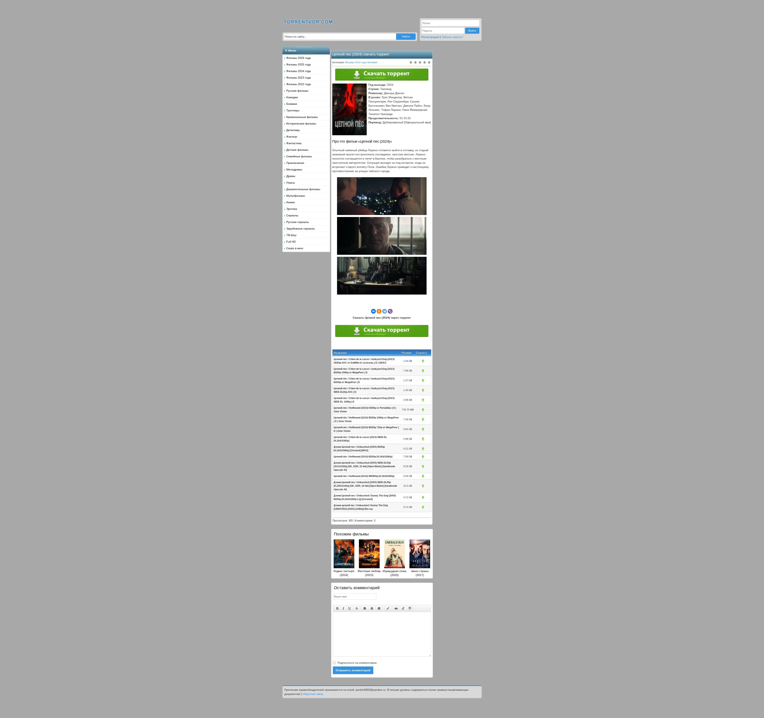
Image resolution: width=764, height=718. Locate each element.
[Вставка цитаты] (396, 608)
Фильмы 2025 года (298, 64)
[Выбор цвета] (388, 608)
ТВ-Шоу (291, 235)
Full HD (291, 241)
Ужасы (290, 182)
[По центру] (371, 608)
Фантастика (293, 143)
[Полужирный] (337, 608)
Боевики (291, 103)
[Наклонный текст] (343, 608)
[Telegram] (384, 311)
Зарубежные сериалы (300, 228)
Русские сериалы (297, 222)
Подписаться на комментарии (357, 662)
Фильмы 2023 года (298, 77)
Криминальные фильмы (302, 117)
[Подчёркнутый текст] (349, 608)
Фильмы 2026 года (298, 57)
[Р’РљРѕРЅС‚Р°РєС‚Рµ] (373, 311)
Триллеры (292, 110)
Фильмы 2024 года (298, 71)
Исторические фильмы (301, 123)
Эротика (291, 208)
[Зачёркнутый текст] (356, 608)
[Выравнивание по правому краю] (378, 608)
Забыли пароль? (452, 37)
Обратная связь (313, 694)
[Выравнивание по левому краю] (364, 608)
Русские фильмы (297, 90)
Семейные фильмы (299, 156)
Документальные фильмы (303, 189)
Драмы (290, 176)
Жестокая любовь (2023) (369, 573)
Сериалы (292, 215)
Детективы (293, 130)
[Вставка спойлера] (410, 608)
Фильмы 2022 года (298, 84)
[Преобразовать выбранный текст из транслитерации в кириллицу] (403, 608)
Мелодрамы (294, 169)
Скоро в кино (294, 248)
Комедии (292, 97)
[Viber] (390, 311)
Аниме (290, 202)
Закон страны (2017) (420, 573)
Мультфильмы (295, 195)
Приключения (295, 162)
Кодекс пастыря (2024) (344, 573)
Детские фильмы (297, 149)
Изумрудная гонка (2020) (394, 573)
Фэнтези (291, 136)
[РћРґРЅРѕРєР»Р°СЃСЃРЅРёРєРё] (379, 311)
